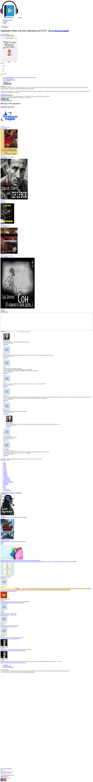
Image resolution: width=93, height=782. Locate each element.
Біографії (5, 474)
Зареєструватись (8, 768)
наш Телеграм (18, 492)
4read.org (20, 17)
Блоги (4, 23)
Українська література (11, 77)
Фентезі (5, 471)
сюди (17, 672)
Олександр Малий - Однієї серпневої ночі (10, 638)
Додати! (2, 331)
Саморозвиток (6, 478)
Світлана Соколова (11, 79)
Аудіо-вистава (6, 479)
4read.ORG (3, 458)
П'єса (4, 485)
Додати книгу (6, 489)
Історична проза (32, 77)
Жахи (4, 466)
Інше (4, 486)
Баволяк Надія (6, 410)
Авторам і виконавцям (8, 667)
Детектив (5, 475)
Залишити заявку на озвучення (7, 492)
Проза (4, 468)
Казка (4, 462)
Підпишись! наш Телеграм (6, 100)
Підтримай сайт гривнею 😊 (7, 95)
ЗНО (4, 488)
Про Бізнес (5, 483)
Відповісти (5, 344)
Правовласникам (7, 666)
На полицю (3, 35)
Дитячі (4, 469)
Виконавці (5, 21)
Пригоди (5, 473)
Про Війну (5, 484)
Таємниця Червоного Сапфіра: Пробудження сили (12, 602)
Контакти (5, 664)
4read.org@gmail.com (30, 672)
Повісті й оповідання (22, 77)
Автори (5, 22)
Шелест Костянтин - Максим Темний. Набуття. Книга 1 (13, 650)
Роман (4, 464)
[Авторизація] (8, 27)
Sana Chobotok (6, 340)
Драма (4, 467)
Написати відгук (4, 311)
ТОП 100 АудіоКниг (8, 19)
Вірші (4, 463)
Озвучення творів (7, 490)
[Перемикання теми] (1, 27)
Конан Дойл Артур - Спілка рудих (8, 614)
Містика (5, 472)
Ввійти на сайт (4, 776)
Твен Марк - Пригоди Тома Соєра (8, 591)
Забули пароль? (8, 772)
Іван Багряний (61, 30)
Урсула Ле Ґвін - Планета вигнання (9, 626)
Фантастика (6, 477)
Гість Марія (6, 449)
